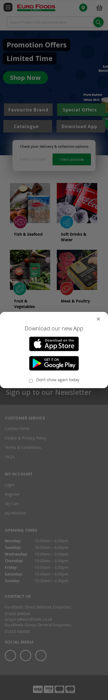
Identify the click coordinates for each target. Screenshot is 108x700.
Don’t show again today (57, 379)
